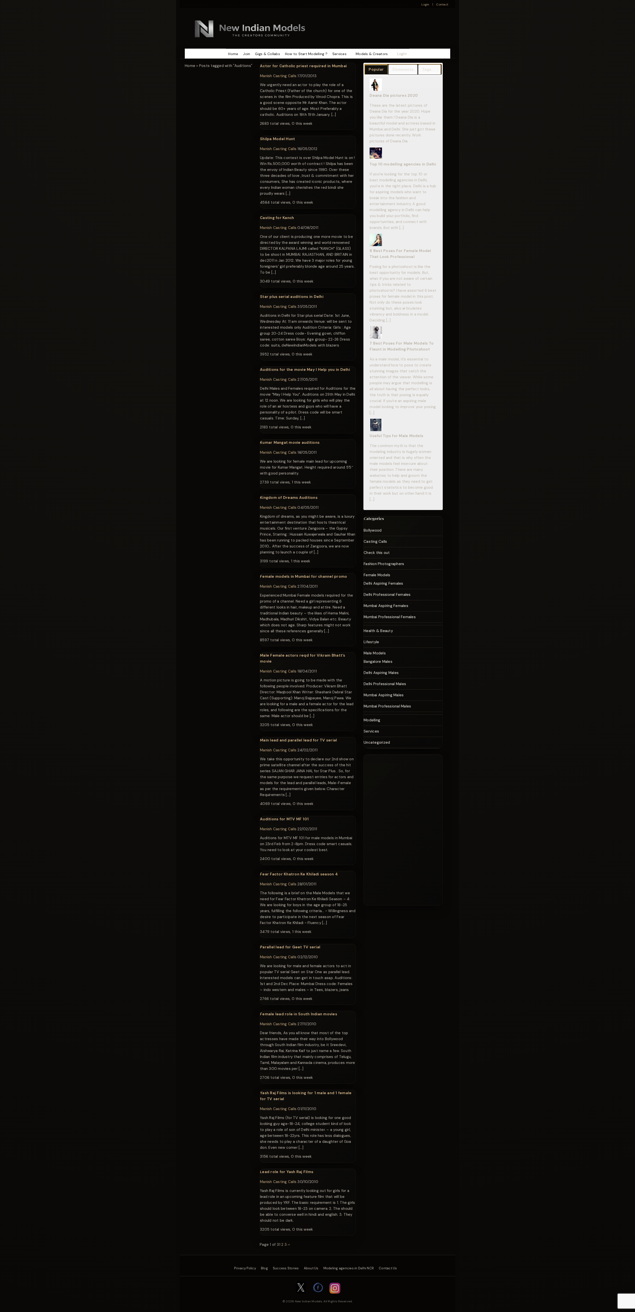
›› (289, 1244)
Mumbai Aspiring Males (384, 695)
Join (246, 54)
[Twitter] (301, 1296)
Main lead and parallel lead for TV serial (298, 740)
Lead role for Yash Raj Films (286, 1171)
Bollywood (372, 530)
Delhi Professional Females (387, 594)
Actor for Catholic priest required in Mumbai (303, 66)
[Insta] (334, 1296)
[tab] (376, 69)
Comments (402, 69)
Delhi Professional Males (385, 683)
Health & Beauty (378, 630)
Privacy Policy (245, 1268)
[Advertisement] (398, 829)
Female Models (377, 575)
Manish (266, 75)
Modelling (372, 720)
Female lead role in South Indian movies (298, 1014)
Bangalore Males (378, 661)
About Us (311, 1268)
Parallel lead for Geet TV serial (290, 947)
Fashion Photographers (384, 563)
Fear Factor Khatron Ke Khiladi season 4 (299, 874)
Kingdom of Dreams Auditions (289, 497)
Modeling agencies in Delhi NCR (348, 1268)
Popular (376, 69)
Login (425, 4)
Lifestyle (371, 642)
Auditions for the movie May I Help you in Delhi (305, 369)
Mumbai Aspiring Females (386, 605)
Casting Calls (284, 75)
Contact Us (388, 1268)
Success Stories (286, 1268)
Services (339, 54)
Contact (442, 4)
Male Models (375, 653)
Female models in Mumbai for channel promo (303, 576)
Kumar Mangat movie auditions (289, 442)
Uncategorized (377, 742)
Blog (264, 1268)
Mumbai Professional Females (390, 616)
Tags (426, 69)
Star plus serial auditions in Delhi (291, 296)
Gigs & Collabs (267, 54)
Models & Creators (372, 54)
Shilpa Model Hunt (277, 138)
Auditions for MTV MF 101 (284, 819)
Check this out (377, 552)
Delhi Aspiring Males (381, 672)
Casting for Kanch (277, 217)
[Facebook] (318, 1296)
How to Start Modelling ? (306, 54)
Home (233, 54)
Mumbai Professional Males (387, 706)
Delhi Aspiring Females (383, 583)
